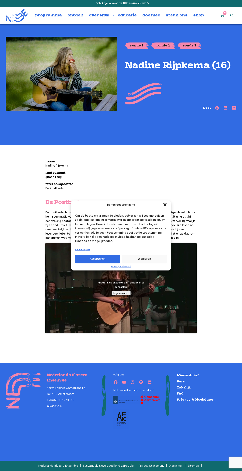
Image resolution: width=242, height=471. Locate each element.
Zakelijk (184, 387)
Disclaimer (176, 465)
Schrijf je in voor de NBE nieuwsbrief (121, 3)
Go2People (126, 465)
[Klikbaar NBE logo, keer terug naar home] (17, 15)
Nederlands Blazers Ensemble (58, 465)
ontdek (75, 15)
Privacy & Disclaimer (195, 399)
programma (48, 15)
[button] (165, 205)
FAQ (180, 393)
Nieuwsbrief (188, 375)
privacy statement (121, 266)
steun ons (177, 15)
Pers (181, 381)
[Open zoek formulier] (231, 15)
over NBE (99, 15)
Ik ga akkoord (121, 293)
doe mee (151, 15)
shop (198, 15)
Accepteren (97, 259)
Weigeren (144, 259)
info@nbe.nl (54, 406)
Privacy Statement (151, 465)
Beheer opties (82, 250)
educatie (127, 15)
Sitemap (193, 465)
